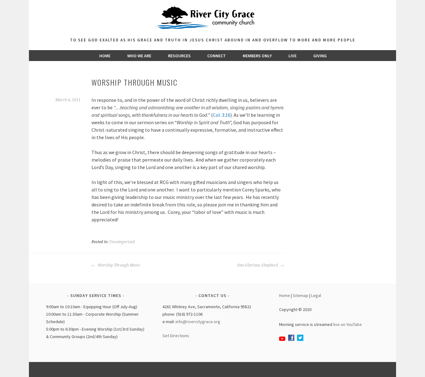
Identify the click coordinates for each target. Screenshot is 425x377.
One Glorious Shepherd (258, 265)
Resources (179, 56)
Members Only (257, 56)
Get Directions (175, 335)
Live (292, 56)
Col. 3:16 (221, 115)
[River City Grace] (212, 33)
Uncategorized (122, 242)
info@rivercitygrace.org (197, 321)
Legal (316, 295)
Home (104, 56)
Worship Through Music (118, 265)
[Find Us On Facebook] (291, 339)
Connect (216, 56)
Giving (320, 56)
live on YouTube (347, 324)
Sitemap (300, 295)
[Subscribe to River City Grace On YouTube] (282, 339)
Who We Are (139, 56)
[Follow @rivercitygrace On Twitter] (300, 339)
